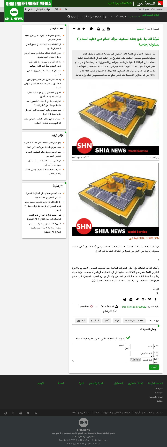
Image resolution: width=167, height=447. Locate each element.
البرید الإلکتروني (155, 354)
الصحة (81, 16)
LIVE (55, 9)
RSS (74, 413)
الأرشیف (137, 413)
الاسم (156, 345)
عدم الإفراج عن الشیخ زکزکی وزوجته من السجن (44, 73)
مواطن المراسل (43, 10)
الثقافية (160, 401)
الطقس (117, 413)
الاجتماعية (159, 392)
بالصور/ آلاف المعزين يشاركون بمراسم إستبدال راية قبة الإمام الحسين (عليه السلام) (45, 228)
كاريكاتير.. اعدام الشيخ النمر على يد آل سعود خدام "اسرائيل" (44, 163)
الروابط (127, 413)
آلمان (107, 321)
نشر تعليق (108, 311)
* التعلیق (126, 347)
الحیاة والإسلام (97, 16)
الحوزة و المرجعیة (156, 397)
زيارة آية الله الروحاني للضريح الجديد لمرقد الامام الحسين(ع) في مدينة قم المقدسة (42, 206)
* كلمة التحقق (156, 361)
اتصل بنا (28, 9)
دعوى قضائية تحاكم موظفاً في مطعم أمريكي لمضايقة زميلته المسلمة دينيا (42, 55)
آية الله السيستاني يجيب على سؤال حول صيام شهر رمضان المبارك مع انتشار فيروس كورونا (42, 84)
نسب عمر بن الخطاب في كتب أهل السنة (44, 147)
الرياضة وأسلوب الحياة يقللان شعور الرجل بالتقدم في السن (43, 46)
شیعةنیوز (81, 321)
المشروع (95, 321)
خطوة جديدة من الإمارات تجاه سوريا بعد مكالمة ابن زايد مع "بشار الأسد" (44, 103)
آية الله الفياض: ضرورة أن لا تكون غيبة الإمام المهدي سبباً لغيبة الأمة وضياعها (44, 64)
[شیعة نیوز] (83, 3)
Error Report (107, 306)
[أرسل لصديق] (103, 29)
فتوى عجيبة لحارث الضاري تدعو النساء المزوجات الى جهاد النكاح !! (44, 217)
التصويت (107, 413)
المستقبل (108, 16)
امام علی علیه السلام (134, 321)
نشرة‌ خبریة (85, 413)
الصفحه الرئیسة (134, 16)
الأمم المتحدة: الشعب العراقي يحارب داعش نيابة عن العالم (43, 172)
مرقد (117, 321)
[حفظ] (108, 29)
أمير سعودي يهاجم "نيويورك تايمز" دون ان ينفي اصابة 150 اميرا (43, 112)
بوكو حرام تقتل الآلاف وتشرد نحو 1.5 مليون (42, 142)
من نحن (159, 413)
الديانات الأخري (120, 16)
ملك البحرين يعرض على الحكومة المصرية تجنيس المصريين (43, 154)
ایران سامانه (71, 443)
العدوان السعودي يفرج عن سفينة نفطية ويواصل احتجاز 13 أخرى (44, 94)
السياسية (140, 29)
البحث (96, 413)
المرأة (87, 16)
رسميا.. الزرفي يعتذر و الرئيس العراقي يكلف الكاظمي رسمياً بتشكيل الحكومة (42, 121)
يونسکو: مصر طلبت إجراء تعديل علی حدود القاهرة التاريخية (43, 37)
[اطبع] (98, 29)
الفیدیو (73, 16)
